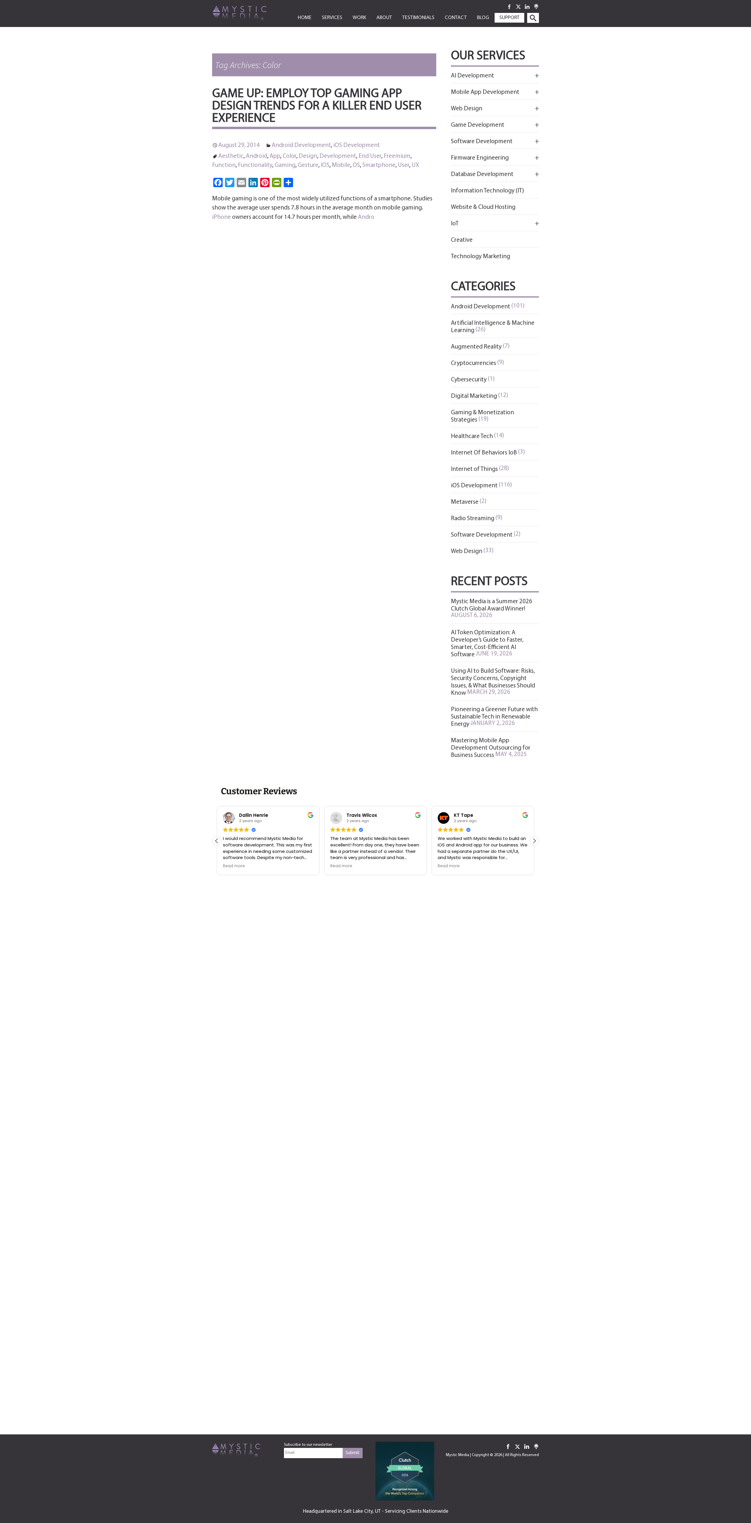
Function (224, 165)
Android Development (301, 145)
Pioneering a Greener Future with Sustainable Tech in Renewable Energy (494, 716)
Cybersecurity (469, 380)
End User (369, 156)
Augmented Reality (476, 347)
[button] (534, 840)
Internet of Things (474, 469)
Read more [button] (234, 866)
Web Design (466, 551)
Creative (462, 240)
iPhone (221, 217)
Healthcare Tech (472, 436)
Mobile (341, 165)
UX (415, 165)
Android (256, 156)
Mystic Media (457, 1455)
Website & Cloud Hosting (483, 207)
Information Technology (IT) (487, 191)
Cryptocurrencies (473, 363)
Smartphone (378, 165)
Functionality (255, 165)
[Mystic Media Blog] (248, 12)
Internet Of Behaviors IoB (484, 453)
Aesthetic (230, 156)
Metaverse (464, 502)
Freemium (397, 156)
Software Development (481, 535)
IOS (325, 165)
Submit (353, 1453)
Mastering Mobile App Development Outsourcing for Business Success (490, 748)
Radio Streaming (472, 518)
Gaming (285, 165)
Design (308, 156)
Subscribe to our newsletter (308, 1445)
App (275, 156)
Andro (366, 217)
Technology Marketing (480, 256)
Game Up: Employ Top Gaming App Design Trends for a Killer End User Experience (317, 106)
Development (337, 156)
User (403, 165)
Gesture (308, 165)
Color (289, 156)
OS (356, 165)
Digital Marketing (474, 396)
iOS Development (356, 145)
